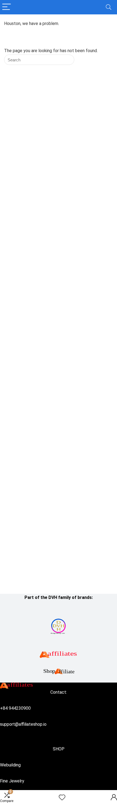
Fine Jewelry (12, 781)
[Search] (108, 7)
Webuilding (10, 765)
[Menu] (6, 7)
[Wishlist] (62, 797)
